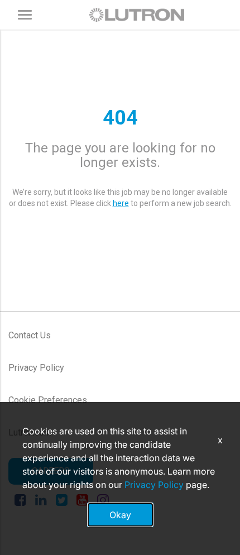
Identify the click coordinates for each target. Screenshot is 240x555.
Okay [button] (120, 514)
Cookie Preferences (47, 400)
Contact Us (29, 335)
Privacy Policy (36, 367)
